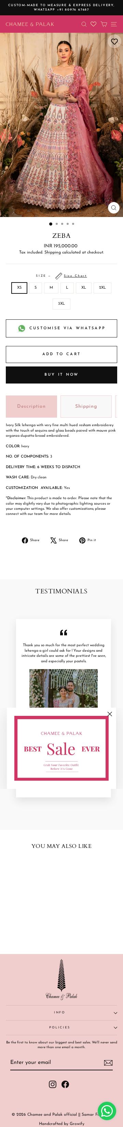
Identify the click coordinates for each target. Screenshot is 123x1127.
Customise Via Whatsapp (67, 328)
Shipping (52, 252)
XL (83, 288)
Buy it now (61, 375)
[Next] (114, 125)
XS (19, 288)
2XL (102, 288)
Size (61, 275)
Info (60, 1012)
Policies (59, 1027)
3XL (61, 304)
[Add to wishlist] (114, 41)
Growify (77, 1124)
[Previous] (9, 125)
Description (31, 406)
